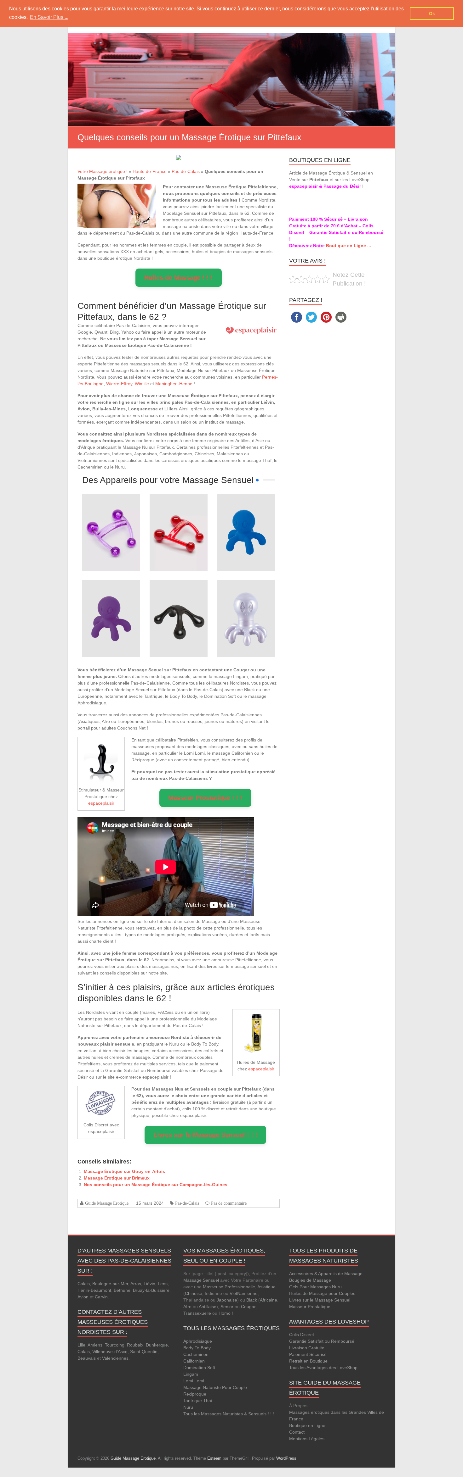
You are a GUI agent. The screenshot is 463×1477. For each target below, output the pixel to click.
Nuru (188, 1407)
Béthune (122, 1290)
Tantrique (192, 1400)
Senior (226, 1306)
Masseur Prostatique (309, 1306)
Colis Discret (301, 1334)
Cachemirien (196, 1354)
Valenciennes (115, 1358)
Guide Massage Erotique (107, 1203)
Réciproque (194, 1393)
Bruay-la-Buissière (151, 1290)
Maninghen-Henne (173, 383)
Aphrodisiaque (197, 1341)
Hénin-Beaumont (94, 1290)
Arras (135, 1283)
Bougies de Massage (310, 1280)
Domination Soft (199, 1367)
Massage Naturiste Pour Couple (215, 1387)
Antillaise (207, 1306)
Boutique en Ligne (307, 1425)
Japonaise (227, 1299)
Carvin (101, 1296)
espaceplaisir (101, 803)
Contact (297, 1432)
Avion (83, 1296)
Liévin (149, 1283)
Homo (225, 1313)
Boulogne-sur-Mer (110, 1283)
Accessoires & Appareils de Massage (326, 1273)
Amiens (95, 1344)
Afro (187, 1306)
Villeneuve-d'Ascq (110, 1351)
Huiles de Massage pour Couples (322, 1293)
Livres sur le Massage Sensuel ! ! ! (205, 1134)
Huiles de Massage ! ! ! (178, 277)
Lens (163, 1283)
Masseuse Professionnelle (229, 1286)
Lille (81, 1344)
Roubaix (135, 1344)
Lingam (190, 1374)
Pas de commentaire (229, 1203)
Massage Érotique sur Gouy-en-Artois (124, 1171)
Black (251, 1299)
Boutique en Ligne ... (348, 245)
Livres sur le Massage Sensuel (319, 1299)
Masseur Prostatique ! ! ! (205, 797)
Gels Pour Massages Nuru (315, 1286)
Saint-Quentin (143, 1351)
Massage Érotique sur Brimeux (117, 1177)
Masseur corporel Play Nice (178, 598)
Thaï (207, 1400)
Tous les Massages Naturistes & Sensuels (224, 1413)
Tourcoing (114, 1344)
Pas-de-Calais (186, 171)
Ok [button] (432, 13)
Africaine (268, 1299)
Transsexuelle (197, 1313)
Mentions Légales (306, 1438)
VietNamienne (244, 1293)
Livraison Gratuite (306, 1347)
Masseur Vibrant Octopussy (246, 598)
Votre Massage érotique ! (102, 171)
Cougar (248, 1306)
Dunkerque (157, 1344)
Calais (83, 1283)
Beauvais (86, 1358)
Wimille (142, 383)
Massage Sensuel (201, 1280)
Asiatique (266, 1286)
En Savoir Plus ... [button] (49, 17)
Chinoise (193, 1293)
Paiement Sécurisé (308, 1354)
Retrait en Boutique (308, 1360)
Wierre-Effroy (119, 383)
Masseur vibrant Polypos (246, 511)
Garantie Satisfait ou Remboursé (321, 1341)
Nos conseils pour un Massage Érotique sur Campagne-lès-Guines (155, 1184)
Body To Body (197, 1347)
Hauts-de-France (150, 171)
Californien (194, 1360)
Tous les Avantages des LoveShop (323, 1367)
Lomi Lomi (193, 1380)
